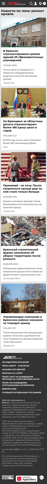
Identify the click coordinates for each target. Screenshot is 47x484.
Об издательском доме (15, 362)
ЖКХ (5, 147)
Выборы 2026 (9, 389)
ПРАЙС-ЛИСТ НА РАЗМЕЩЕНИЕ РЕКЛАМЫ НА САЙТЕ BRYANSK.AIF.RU (21, 378)
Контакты (23, 366)
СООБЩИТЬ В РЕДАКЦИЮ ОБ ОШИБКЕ (21, 392)
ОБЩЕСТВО (9, 83)
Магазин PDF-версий (13, 369)
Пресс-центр (9, 366)
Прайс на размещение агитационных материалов (18, 384)
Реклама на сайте (12, 373)
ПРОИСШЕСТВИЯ (11, 278)
